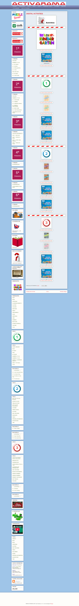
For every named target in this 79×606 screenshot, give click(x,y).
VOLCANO (14, 480)
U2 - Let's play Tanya (16, 374)
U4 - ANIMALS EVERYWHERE (15, 106)
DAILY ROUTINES (15, 413)
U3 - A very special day (16, 437)
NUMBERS (14, 319)
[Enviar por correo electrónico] (42, 285)
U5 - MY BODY (15, 73)
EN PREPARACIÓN (15, 164)
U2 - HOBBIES (15, 101)
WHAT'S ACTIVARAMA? (25, 8)
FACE (13, 352)
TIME (13, 422)
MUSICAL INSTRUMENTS (17, 471)
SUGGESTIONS (15, 420)
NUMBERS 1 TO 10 (16, 62)
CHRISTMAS (14, 301)
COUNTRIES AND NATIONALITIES (15, 467)
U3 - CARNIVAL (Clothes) (17, 103)
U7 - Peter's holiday (16, 428)
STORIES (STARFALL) (16, 323)
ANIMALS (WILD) (15, 409)
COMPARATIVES (15, 462)
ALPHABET (14, 407)
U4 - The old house (15, 378)
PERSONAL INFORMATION (17, 418)
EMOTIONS (14, 308)
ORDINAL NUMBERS (16, 473)
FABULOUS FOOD (15, 403)
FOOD (13, 314)
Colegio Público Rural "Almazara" (16, 567)
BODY (13, 297)
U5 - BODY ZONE (15, 108)
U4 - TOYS (14, 69)
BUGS (13, 299)
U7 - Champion (15, 488)
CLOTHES (14, 305)
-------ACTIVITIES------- (16, 370)
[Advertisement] (39, 596)
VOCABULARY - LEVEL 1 (47, 6)
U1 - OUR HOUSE (15, 99)
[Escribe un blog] (43, 285)
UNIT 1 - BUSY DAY (16, 135)
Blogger (52, 603)
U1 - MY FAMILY (15, 64)
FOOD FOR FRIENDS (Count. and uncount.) (16, 458)
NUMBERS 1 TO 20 (16, 97)
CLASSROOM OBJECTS (17, 303)
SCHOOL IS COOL (15, 401)
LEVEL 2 (34, 6)
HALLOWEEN (14, 551)
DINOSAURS (14, 415)
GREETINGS (14, 316)
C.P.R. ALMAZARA (16, 8)
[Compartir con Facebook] (45, 285)
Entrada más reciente (30, 291)
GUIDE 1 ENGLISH (15, 346)
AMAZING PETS (15, 460)
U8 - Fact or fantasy (16, 490)
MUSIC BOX (63, 6)
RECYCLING (14, 321)
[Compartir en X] (44, 285)
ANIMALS (14, 538)
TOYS (13, 327)
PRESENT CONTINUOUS (17, 477)
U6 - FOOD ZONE (15, 75)
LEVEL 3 (39, 6)
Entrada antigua (63, 291)
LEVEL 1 (28, 6)
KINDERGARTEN (22, 6)
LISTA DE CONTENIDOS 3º (17, 133)
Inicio (47, 291)
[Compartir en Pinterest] (46, 285)
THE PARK (14, 325)
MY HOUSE (14, 354)
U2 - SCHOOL (15, 66)
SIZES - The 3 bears (16, 362)
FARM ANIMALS (15, 312)
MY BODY (14, 350)
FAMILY (13, 310)
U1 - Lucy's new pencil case (17, 372)
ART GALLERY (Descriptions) (15, 405)
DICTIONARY (57, 6)
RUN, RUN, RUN (15, 71)
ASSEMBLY (15, 6)
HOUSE (13, 553)
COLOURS (14, 60)
